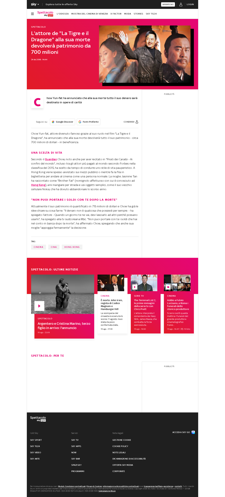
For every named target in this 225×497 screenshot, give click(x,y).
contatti (178, 486)
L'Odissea (63, 14)
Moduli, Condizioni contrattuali (72, 486)
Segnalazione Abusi (107, 491)
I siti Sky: (34, 433)
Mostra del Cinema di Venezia (89, 14)
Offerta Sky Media (122, 465)
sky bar (75, 459)
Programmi (77, 471)
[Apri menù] (32, 13)
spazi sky (76, 465)
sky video (35, 452)
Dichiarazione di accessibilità (129, 459)
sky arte (35, 459)
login (190, 4)
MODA (127, 14)
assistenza (168, 486)
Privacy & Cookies (94, 486)
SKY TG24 (151, 14)
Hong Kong (38, 185)
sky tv (74, 440)
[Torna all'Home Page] (45, 13)
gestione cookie (121, 440)
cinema (38, 247)
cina (54, 247)
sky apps (76, 446)
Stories (138, 14)
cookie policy (120, 446)
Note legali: (118, 433)
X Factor (116, 14)
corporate (118, 471)
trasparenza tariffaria (153, 486)
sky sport (36, 440)
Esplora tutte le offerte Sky (62, 4)
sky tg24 (35, 446)
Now (74, 452)
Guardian (51, 159)
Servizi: (74, 433)
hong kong (72, 247)
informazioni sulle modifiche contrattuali (121, 486)
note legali (119, 452)
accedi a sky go (181, 432)
